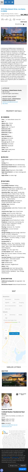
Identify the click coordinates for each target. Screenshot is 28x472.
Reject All (23, 465)
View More (5, 103)
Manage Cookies (14, 465)
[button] (1, 470)
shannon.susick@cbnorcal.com (10, 102)
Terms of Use (15, 457)
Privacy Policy (6, 457)
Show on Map (15, 333)
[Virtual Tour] (12, 2)
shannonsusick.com (7, 426)
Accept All (22, 469)
